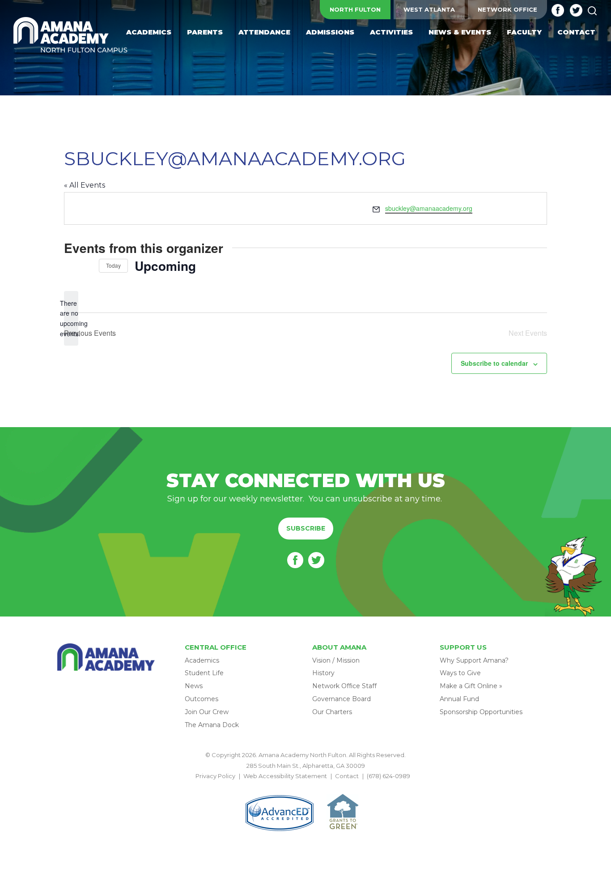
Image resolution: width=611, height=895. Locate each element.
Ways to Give (460, 673)
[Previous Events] (69, 266)
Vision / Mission (336, 660)
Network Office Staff (344, 686)
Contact (347, 775)
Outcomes (201, 699)
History (323, 673)
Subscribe (305, 528)
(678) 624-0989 (388, 775)
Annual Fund (459, 699)
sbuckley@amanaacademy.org (428, 208)
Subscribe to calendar (494, 363)
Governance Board (341, 699)
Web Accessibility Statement (285, 775)
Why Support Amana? (474, 660)
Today (113, 265)
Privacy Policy (215, 775)
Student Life (204, 673)
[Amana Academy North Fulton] (70, 35)
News (194, 686)
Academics (202, 660)
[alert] (71, 318)
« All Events (84, 185)
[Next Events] (86, 266)
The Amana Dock (212, 725)
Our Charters (332, 712)
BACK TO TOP (305, 787)
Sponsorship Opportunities (481, 712)
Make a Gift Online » (471, 686)
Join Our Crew (207, 712)
